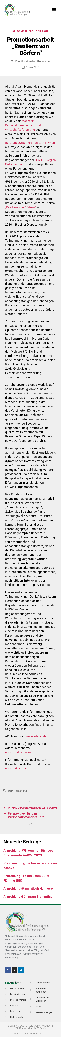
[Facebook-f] (8, 970)
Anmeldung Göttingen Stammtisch (28, 896)
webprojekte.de (38, 1033)
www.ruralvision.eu (18, 752)
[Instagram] (14, 970)
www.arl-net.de (36, 736)
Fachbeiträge (39, 31)
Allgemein (19, 31)
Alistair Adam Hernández (35, 61)
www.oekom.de (15, 768)
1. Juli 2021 (32, 67)
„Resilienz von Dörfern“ (20, 207)
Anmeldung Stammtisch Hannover (28, 888)
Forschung (20, 790)
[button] (54, 10)
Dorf (10, 790)
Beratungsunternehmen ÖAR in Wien (30, 142)
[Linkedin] (21, 970)
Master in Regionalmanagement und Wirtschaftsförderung (23, 125)
